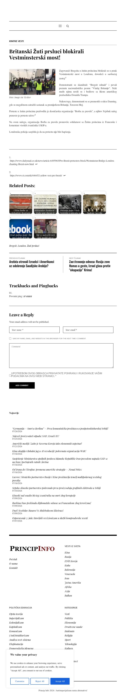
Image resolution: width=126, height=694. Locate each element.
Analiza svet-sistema (20, 639)
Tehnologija (71, 644)
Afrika (68, 586)
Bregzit (13, 245)
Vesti (67, 614)
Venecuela (70, 574)
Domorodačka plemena (21, 648)
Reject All (39, 681)
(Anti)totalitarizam (19, 635)
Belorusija (70, 569)
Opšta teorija (16, 614)
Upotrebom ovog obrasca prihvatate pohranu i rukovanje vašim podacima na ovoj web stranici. (56, 374)
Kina (67, 552)
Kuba (67, 565)
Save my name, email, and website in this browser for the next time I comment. (49, 338)
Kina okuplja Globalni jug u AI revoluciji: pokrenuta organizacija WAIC (49, 451)
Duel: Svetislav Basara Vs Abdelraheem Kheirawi (37, 510)
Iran (67, 578)
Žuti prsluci (33, 245)
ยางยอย (27, 296)
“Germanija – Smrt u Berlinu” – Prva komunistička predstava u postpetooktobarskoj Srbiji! (60, 428)
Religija (69, 635)
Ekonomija (70, 622)
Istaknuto (69, 631)
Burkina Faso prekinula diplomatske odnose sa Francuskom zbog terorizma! (51, 503)
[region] (40, 668)
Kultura (69, 648)
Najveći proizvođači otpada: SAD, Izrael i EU (35, 436)
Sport (68, 639)
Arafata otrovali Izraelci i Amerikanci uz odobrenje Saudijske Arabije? (31, 263)
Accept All (60, 681)
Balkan (68, 595)
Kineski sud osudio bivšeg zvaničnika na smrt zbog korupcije (44, 495)
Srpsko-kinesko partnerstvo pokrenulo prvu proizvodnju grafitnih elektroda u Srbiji (56, 488)
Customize (19, 681)
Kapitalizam (15, 626)
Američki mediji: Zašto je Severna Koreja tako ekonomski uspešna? (47, 443)
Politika (69, 618)
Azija (67, 591)
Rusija (68, 556)
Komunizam (15, 631)
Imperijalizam (16, 618)
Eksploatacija (16, 644)
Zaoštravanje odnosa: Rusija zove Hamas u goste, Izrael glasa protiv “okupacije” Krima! (89, 265)
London (22, 245)
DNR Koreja (71, 561)
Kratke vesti (16, 41)
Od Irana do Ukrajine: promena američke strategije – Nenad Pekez (47, 469)
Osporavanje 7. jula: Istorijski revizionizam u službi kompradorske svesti (50, 518)
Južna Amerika (73, 582)
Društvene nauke (74, 626)
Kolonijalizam (16, 622)
